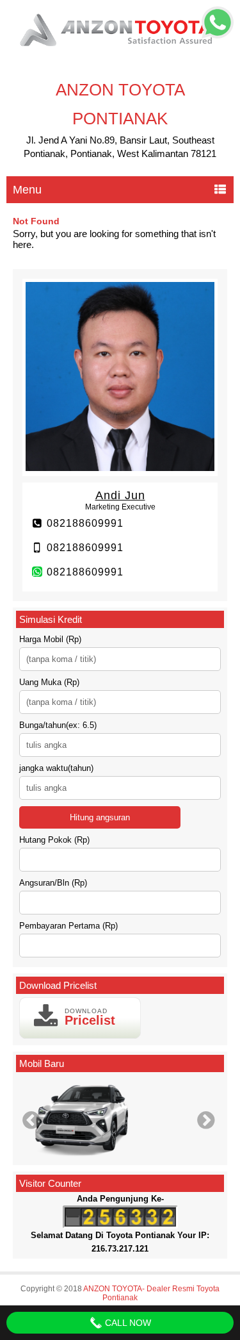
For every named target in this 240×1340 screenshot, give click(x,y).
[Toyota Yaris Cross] (120, 1119)
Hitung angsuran (100, 817)
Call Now (126, 1323)
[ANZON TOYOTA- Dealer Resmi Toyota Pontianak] (120, 48)
